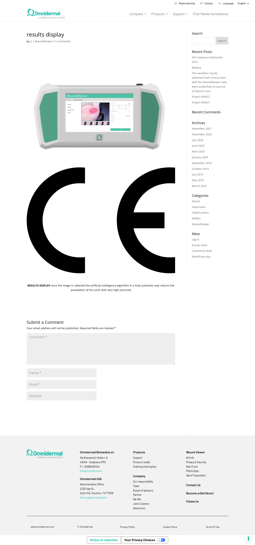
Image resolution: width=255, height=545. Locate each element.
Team (136, 486)
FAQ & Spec (192, 470)
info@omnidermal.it (91, 470)
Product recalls (141, 462)
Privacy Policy (127, 526)
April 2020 (198, 151)
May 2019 (198, 180)
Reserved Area (187, 3)
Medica (196, 67)
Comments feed (202, 251)
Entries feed (199, 245)
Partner (137, 494)
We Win (137, 499)
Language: (228, 3)
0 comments (63, 41)
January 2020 (200, 157)
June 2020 (198, 145)
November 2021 (202, 128)
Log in (195, 239)
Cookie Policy (170, 526)
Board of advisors (143, 490)
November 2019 (202, 163)
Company (136, 14)
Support (179, 14)
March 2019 (199, 186)
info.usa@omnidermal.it (93, 497)
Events (196, 201)
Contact (208, 3)
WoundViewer (43, 41)
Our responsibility (143, 481)
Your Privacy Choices (139, 540)
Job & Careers (141, 503)
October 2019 (200, 169)
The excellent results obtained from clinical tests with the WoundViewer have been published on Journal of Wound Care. (209, 82)
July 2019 (197, 174)
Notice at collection (104, 540)
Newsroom (198, 207)
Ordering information (145, 466)
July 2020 (197, 140)
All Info (190, 457)
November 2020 (202, 134)
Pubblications (200, 212)
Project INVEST (201, 96)
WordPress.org (201, 256)
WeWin (196, 218)
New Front (192, 466)
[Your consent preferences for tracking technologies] (248, 538)
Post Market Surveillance (210, 14)
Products (158, 14)
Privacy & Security (196, 462)
